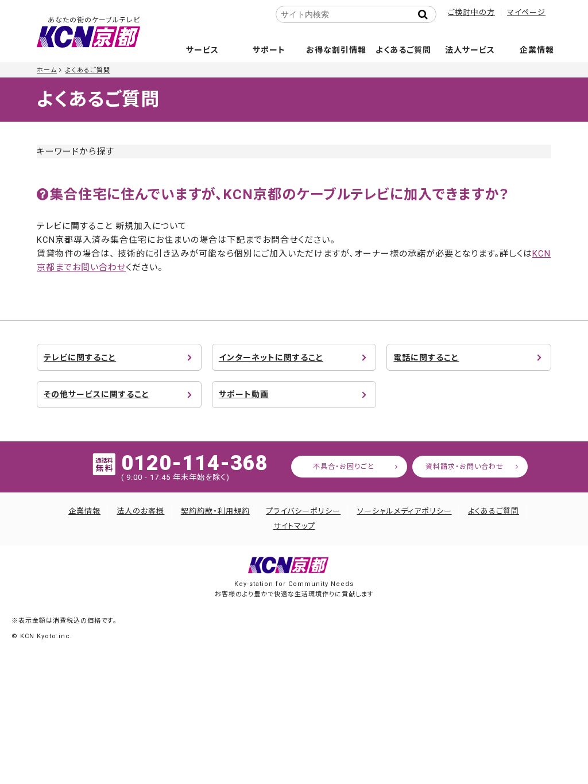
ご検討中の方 (471, 12)
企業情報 (537, 50)
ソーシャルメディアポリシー (404, 511)
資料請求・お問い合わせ (464, 467)
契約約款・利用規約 (215, 511)
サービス (202, 50)
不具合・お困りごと (343, 467)
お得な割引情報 (336, 50)
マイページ (526, 12)
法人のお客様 (140, 511)
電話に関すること (426, 357)
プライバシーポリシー (303, 511)
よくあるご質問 (403, 50)
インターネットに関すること (271, 357)
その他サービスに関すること (96, 394)
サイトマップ (294, 526)
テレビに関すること (80, 357)
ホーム (47, 70)
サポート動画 (244, 394)
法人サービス (470, 50)
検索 (426, 14)
